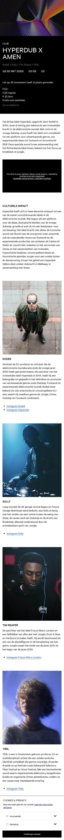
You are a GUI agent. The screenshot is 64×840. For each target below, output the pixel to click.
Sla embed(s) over (46, 152)
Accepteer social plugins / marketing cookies (32, 178)
